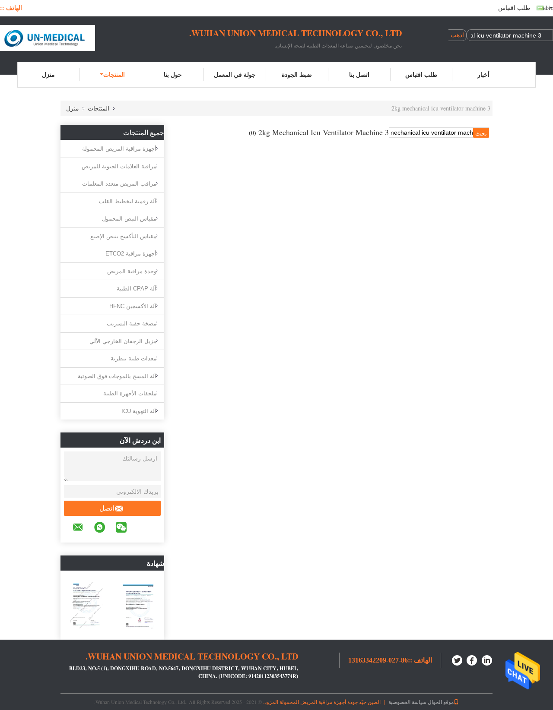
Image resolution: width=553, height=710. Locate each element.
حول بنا (173, 74)
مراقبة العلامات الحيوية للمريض (119, 166)
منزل (48, 74)
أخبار (483, 74)
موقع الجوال (441, 701)
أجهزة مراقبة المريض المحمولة (119, 148)
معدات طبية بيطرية (133, 358)
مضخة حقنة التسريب (131, 323)
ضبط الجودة (297, 74)
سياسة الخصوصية (407, 701)
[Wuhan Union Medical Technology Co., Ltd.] (47, 38)
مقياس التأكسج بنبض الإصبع (123, 236)
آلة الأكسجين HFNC (132, 306)
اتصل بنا (359, 74)
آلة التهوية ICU (138, 411)
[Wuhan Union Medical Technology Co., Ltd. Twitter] (457, 659)
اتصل (106, 508)
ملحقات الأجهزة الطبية (129, 393)
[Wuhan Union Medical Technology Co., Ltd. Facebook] (472, 659)
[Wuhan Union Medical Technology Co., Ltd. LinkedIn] (487, 659)
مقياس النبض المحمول (129, 218)
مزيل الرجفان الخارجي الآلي (122, 341)
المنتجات (114, 74)
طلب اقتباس (514, 8)
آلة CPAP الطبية (136, 288)
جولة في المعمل (235, 74)
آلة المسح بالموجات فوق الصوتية (117, 376)
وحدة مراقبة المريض (131, 271)
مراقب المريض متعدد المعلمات (119, 183)
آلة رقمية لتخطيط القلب (127, 201)
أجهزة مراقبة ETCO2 (130, 253)
